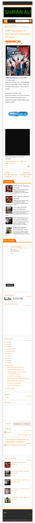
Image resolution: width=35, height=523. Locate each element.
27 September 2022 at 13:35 (23, 248)
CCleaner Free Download (14, 383)
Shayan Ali (24, 161)
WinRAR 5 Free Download (14, 376)
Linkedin (16, 3)
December (10, 349)
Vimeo (25, 3)
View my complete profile (24, 435)
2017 (7, 342)
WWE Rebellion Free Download (15, 381)
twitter (10, 3)
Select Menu (6, 21)
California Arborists (15, 247)
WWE (13, 163)
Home (7, 397)
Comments (17, 424)
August (9, 353)
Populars (8, 423)
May (8, 360)
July (8, 356)
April (8, 363)
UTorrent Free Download (13, 385)
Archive (27, 424)
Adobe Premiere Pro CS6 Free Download (18, 378)
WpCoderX (29, 520)
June (8, 358)
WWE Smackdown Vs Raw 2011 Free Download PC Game (17, 34)
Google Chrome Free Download (15, 369)
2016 (7, 344)
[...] (16, 194)
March (9, 365)
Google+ (13, 3)
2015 (7, 346)
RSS (28, 3)
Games (9, 163)
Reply (12, 253)
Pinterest (19, 3)
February (9, 388)
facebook (7, 3)
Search (30, 21)
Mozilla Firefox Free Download (15, 367)
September (10, 351)
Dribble (22, 3)
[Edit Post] (28, 166)
